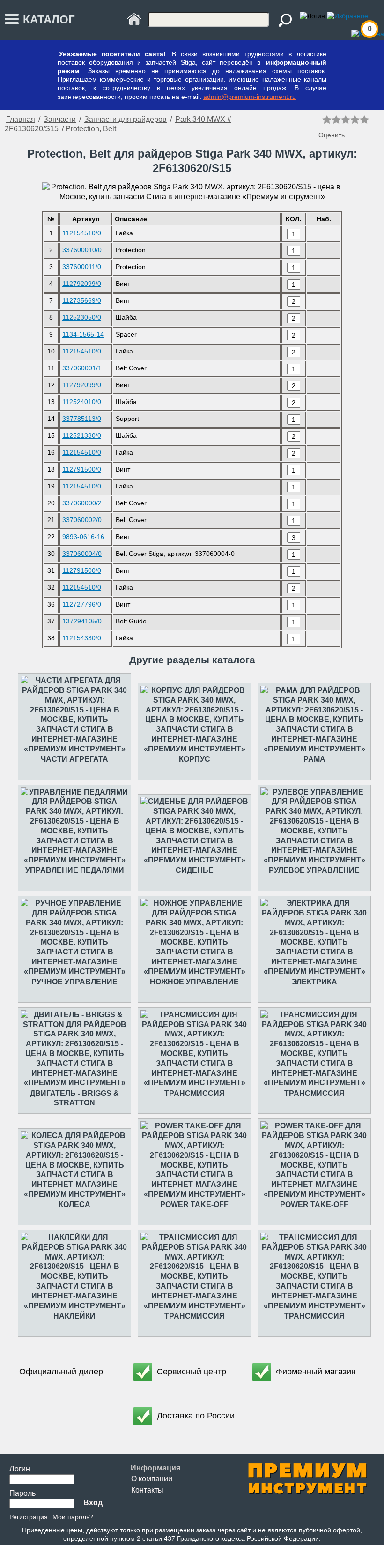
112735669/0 (81, 300)
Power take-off (194, 1204)
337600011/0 (81, 266)
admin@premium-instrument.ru (249, 96)
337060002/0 (82, 520)
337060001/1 (82, 368)
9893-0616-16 (83, 536)
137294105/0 (82, 621)
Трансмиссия (194, 1093)
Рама (314, 759)
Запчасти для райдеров (125, 119)
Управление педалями (74, 870)
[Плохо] (336, 119)
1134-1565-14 (83, 334)
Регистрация (28, 1517)
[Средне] (345, 119)
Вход (93, 1503)
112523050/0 (81, 317)
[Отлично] (364, 119)
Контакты (147, 1490)
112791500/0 (81, 469)
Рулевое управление (314, 870)
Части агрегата (74, 759)
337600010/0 (82, 250)
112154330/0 (81, 638)
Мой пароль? (72, 1517)
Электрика (314, 982)
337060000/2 (82, 503)
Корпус (194, 759)
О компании (151, 1479)
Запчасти (60, 119)
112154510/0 (81, 233)
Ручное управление (74, 982)
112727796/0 (81, 604)
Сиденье (195, 870)
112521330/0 (81, 435)
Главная (20, 119)
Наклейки (74, 1316)
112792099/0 (81, 283)
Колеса (74, 1204)
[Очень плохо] (327, 119)
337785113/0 (81, 418)
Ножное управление (194, 982)
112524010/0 (81, 401)
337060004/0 (82, 553)
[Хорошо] (355, 119)
